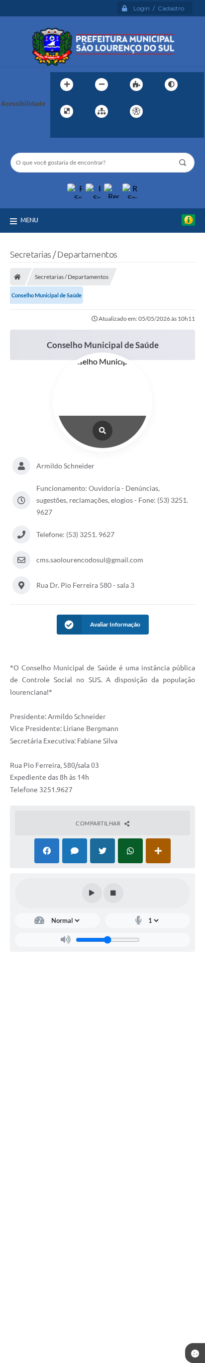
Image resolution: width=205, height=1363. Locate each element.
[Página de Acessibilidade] (136, 111)
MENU (29, 219)
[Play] (92, 893)
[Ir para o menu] (187, 111)
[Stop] (113, 893)
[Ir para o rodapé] (82, 132)
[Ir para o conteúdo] (165, 111)
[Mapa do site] (101, 111)
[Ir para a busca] (60, 132)
